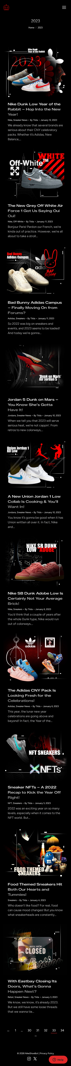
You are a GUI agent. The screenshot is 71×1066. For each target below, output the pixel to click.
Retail (10, 997)
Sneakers (20, 318)
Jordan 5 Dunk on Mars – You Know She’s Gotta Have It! (33, 404)
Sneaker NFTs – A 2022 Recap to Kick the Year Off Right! (34, 792)
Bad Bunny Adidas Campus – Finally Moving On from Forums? (35, 307)
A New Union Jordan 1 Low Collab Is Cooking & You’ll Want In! (34, 501)
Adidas (11, 318)
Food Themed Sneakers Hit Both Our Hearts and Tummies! (35, 889)
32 (45, 1030)
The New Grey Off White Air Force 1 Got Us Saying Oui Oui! (35, 211)
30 (29, 1030)
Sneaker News (20, 120)
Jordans (12, 415)
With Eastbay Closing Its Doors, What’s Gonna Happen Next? (32, 986)
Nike (10, 120)
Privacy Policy (47, 1053)
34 (62, 1030)
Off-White (18, 221)
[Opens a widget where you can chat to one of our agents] (58, 1060)
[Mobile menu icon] (64, 7)
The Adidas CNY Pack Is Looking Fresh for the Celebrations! (32, 695)
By (34, 120)
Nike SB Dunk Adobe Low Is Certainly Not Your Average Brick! (35, 598)
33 (54, 1030)
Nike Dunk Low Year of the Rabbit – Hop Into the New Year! (34, 109)
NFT (10, 803)
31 (37, 1030)
